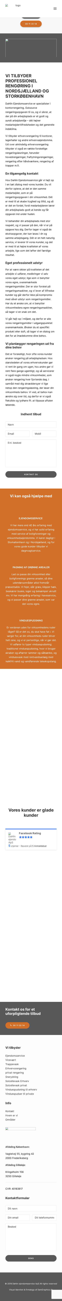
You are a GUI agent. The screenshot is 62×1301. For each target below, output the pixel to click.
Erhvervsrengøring (15, 1068)
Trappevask (12, 1064)
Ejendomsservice (15, 1055)
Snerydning (11, 1076)
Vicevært (10, 1059)
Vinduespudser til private (19, 1093)
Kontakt (9, 1111)
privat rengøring (14, 1072)
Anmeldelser (39, 846)
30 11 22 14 (31, 24)
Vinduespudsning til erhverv (21, 1089)
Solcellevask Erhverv (17, 1081)
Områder (10, 1119)
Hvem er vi (11, 1115)
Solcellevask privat (16, 1085)
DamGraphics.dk (45, 1289)
